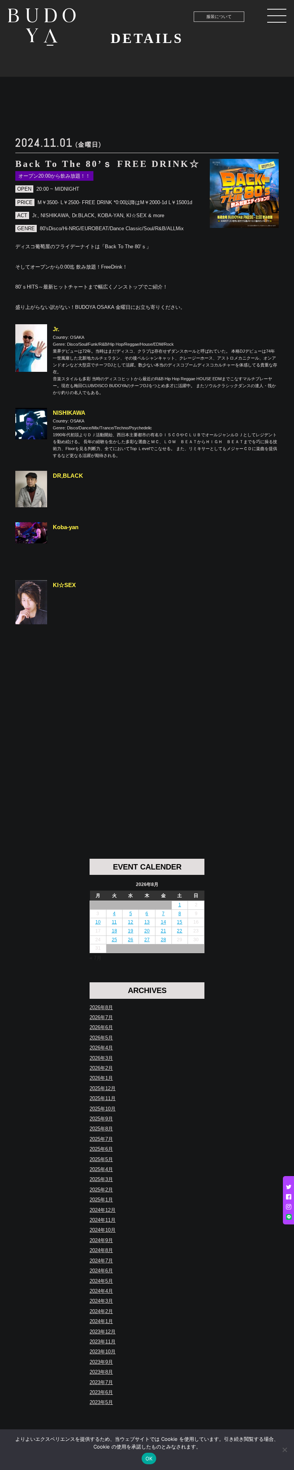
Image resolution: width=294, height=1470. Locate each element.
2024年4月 (101, 1291)
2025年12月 (103, 1088)
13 (147, 922)
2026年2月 (101, 1068)
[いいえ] (284, 1450)
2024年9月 (101, 1240)
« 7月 (95, 958)
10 (98, 922)
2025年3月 (101, 1179)
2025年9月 (101, 1119)
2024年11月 (103, 1220)
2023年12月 (103, 1332)
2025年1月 (101, 1200)
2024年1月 (101, 1321)
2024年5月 (101, 1281)
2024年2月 (101, 1311)
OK (149, 1458)
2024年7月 (101, 1261)
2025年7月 (101, 1139)
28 (163, 939)
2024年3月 (101, 1301)
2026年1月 (101, 1078)
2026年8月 (101, 1007)
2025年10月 (103, 1109)
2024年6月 (101, 1271)
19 (130, 931)
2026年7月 (101, 1017)
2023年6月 (101, 1392)
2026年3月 (101, 1058)
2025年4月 (101, 1169)
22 (179, 931)
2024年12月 (103, 1210)
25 (114, 939)
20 (147, 931)
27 (147, 939)
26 (130, 939)
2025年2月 (101, 1190)
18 (114, 931)
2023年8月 (101, 1372)
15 (179, 922)
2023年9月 (101, 1362)
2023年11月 (103, 1342)
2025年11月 (103, 1098)
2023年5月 (101, 1402)
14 (163, 922)
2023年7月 (101, 1382)
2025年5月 (101, 1159)
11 (114, 922)
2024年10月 (103, 1230)
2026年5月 (101, 1038)
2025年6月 (101, 1149)
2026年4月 (101, 1048)
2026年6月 (101, 1027)
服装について (219, 16)
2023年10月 (103, 1352)
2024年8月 (101, 1250)
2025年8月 (101, 1129)
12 (130, 922)
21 (163, 931)
